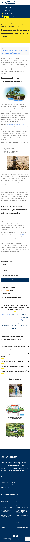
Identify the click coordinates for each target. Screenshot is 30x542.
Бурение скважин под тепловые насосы (6, 516)
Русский (7, 17)
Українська (13, 17)
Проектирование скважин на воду (7, 504)
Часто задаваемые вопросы (22, 527)
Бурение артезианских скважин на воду (6, 511)
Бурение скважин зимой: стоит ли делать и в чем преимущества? (21, 511)
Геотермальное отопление (22, 507)
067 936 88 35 (9, 8)
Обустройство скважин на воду (22, 501)
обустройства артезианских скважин (16, 124)
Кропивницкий (24, 319)
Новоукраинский (24, 323)
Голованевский (15, 316)
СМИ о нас (18, 522)
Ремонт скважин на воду (6, 507)
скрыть (10, 48)
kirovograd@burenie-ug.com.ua (11, 297)
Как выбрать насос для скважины (6, 519)
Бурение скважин (5, 23)
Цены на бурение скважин (22, 515)
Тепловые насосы (20, 518)
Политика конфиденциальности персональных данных (6, 524)
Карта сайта (17, 539)
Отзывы (3, 527)
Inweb (11, 539)
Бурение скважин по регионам (20, 504)
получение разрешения (10, 146)
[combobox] (15, 275)
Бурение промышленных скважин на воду (6, 501)
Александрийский (6, 314)
